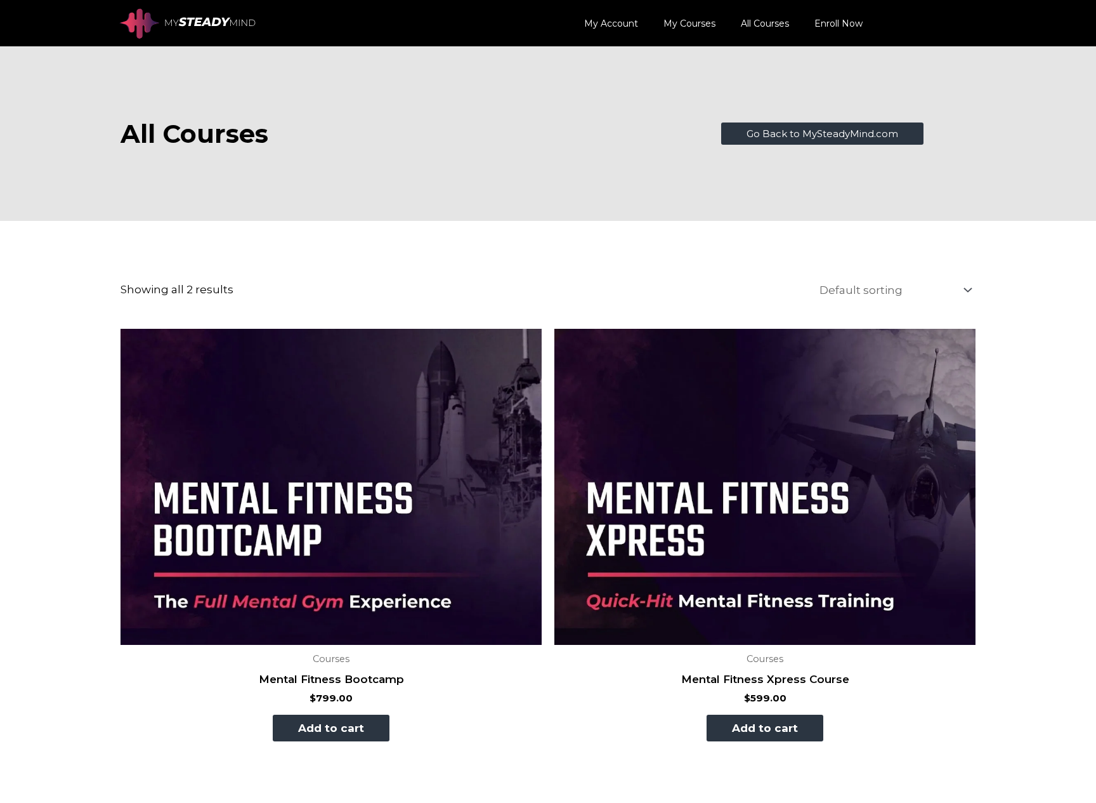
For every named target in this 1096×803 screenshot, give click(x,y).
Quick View (331, 633)
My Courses (689, 23)
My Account (611, 23)
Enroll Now (838, 23)
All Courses (765, 23)
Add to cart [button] (331, 728)
